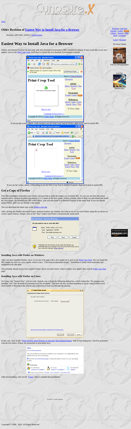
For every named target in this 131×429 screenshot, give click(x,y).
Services (123, 28)
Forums (113, 31)
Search (120, 33)
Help (115, 35)
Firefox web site (40, 207)
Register (122, 40)
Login (115, 40)
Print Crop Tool (23, 52)
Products (115, 28)
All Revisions (36, 35)
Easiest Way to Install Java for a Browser (52, 29)
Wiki (3, 22)
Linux (30, 377)
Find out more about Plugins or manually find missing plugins (47, 341)
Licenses (122, 35)
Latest (120, 31)
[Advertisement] (119, 188)
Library (113, 33)
